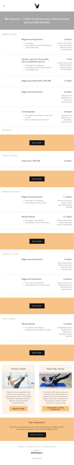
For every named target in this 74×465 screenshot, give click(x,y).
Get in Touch (37, 435)
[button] (7, 6)
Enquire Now (18, 409)
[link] (37, 5)
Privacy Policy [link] (37, 458)
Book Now (37, 143)
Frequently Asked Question (55, 408)
